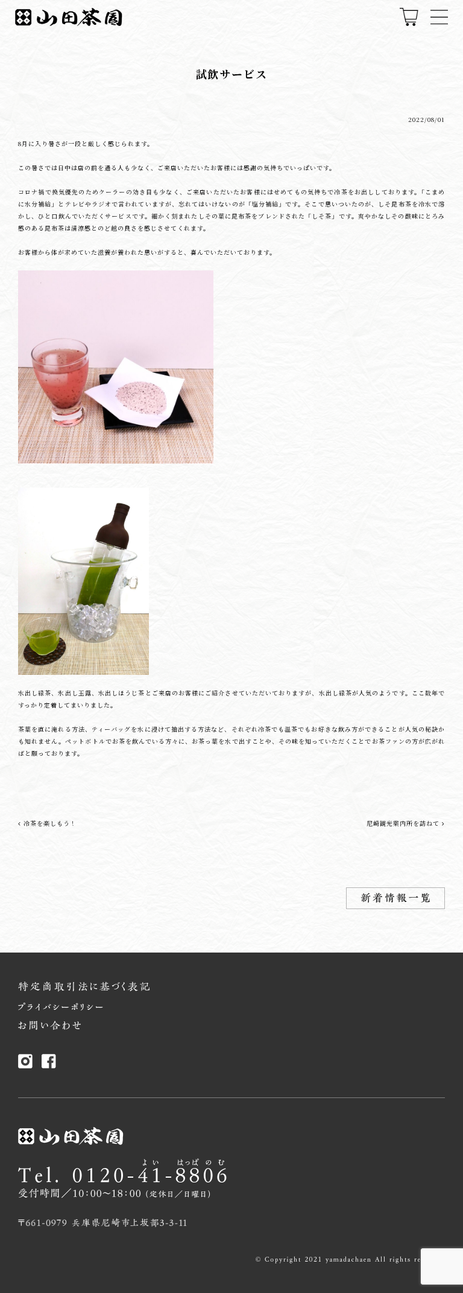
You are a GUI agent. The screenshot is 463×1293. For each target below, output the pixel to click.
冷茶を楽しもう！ (49, 823)
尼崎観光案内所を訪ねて (404, 823)
